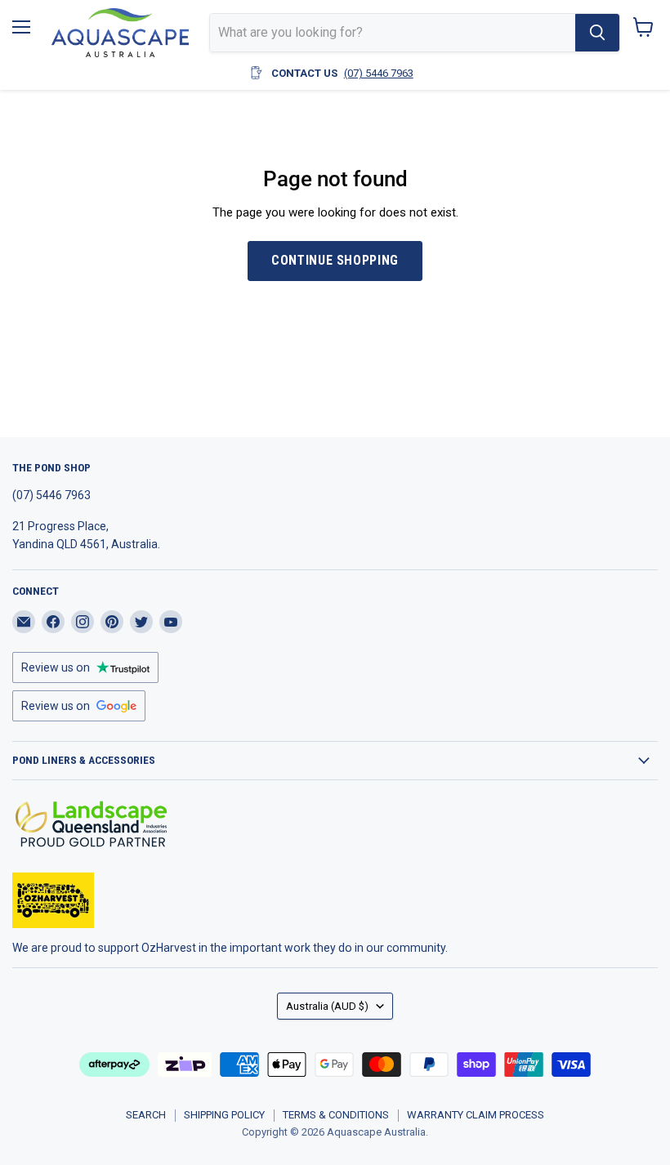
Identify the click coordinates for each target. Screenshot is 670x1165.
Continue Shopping (335, 260)
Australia (327, 1006)
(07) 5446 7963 (378, 73)
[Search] (597, 32)
